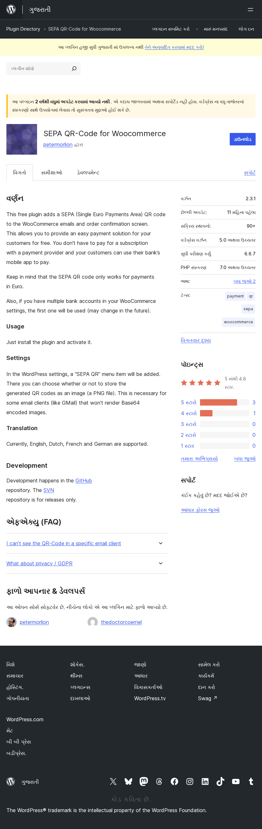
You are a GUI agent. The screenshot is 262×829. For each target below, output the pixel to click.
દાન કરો (206, 687)
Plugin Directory (23, 29)
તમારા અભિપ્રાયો (199, 458)
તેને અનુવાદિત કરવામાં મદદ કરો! (174, 47)
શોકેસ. (77, 664)
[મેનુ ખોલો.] (252, 9)
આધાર (141, 675)
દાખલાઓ (80, 698)
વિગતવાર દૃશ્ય (196, 340)
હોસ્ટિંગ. (14, 687)
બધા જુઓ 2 (245, 281)
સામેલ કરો (209, 664)
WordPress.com (24, 719)
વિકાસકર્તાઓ (148, 687)
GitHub (83, 480)
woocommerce (238, 321)
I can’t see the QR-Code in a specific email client (63, 543)
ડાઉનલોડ (242, 139)
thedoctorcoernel (121, 622)
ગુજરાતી (30, 782)
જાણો (140, 664)
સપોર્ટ (250, 172)
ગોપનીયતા (17, 698)
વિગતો (19, 172)
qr (251, 296)
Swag (208, 698)
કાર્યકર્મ (206, 675)
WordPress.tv (150, 698)
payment (235, 296)
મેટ (9, 730)
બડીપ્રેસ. (16, 753)
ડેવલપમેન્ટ (88, 172)
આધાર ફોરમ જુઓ (200, 510)
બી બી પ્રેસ (18, 741)
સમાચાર (14, 675)
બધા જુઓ (245, 458)
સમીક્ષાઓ (51, 172)
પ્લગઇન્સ (80, 687)
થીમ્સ (76, 675)
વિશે (10, 664)
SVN (48, 490)
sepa (248, 308)
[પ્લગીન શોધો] (74, 68)
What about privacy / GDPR (39, 564)
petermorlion (58, 144)
